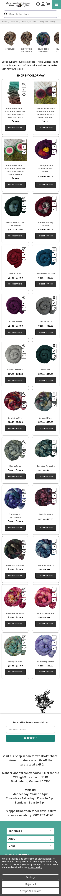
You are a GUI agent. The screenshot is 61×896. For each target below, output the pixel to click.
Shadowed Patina (46, 273)
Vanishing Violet (45, 661)
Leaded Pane (46, 418)
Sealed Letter (15, 418)
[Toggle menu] (56, 4)
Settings (30, 877)
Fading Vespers (46, 565)
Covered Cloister (15, 565)
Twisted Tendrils (46, 466)
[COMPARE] (24, 89)
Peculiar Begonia (15, 613)
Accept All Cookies (30, 891)
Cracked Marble (15, 370)
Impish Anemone (46, 613)
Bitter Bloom (15, 322)
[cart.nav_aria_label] (48, 4)
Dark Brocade (46, 514)
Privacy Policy (35, 867)
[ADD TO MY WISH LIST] (24, 95)
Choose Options (15, 128)
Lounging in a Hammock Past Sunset (46, 168)
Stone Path (46, 322)
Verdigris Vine (15, 661)
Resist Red (15, 273)
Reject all (30, 884)
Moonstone (15, 466)
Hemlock (45, 370)
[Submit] (5, 14)
